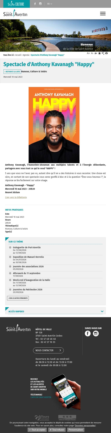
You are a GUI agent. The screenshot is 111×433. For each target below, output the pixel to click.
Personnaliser (76, 430)
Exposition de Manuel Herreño (28, 259)
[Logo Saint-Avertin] (17, 13)
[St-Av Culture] (16, 4)
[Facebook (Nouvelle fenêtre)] (34, 4)
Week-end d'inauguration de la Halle (31, 283)
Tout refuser (58, 430)
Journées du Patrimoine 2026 (27, 291)
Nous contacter (44, 350)
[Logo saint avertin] (18, 328)
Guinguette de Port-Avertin (27, 250)
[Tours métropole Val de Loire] (42, 418)
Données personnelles (85, 425)
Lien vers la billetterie (16, 197)
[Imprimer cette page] (106, 53)
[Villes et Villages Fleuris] (67, 418)
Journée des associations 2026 (28, 267)
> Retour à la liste (12, 72)
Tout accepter (38, 430)
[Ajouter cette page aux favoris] (99, 53)
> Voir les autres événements (18, 298)
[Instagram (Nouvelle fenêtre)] (41, 4)
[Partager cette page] (103, 53)
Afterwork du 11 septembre (26, 274)
